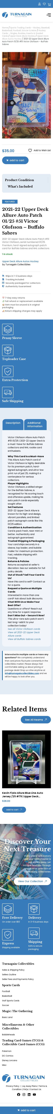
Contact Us (35, 1089)
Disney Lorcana (9, 1060)
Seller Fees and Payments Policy (18, 979)
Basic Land (7, 1017)
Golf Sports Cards (10, 1000)
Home (5, 27)
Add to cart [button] (12, 809)
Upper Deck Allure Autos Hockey (20, 261)
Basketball (7, 996)
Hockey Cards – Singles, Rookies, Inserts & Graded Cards (24, 33)
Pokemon (6, 1051)
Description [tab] (13, 423)
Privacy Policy (12, 1086)
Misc (4, 1065)
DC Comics (7, 1055)
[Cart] (49, 4)
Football (6, 991)
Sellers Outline (9, 974)
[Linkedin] (29, 1094)
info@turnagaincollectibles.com (22, 673)
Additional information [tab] (34, 424)
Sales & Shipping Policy (13, 969)
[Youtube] (34, 1094)
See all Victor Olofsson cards (24, 629)
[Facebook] (18, 1094)
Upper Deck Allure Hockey (22, 36)
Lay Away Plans (29, 1086)
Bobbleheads (8, 1034)
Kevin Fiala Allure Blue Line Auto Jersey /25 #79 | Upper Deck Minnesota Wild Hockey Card (22, 796)
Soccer (5, 1005)
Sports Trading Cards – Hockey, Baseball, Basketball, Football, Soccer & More (26, 29)
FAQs (25, 1089)
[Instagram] (23, 1094)
